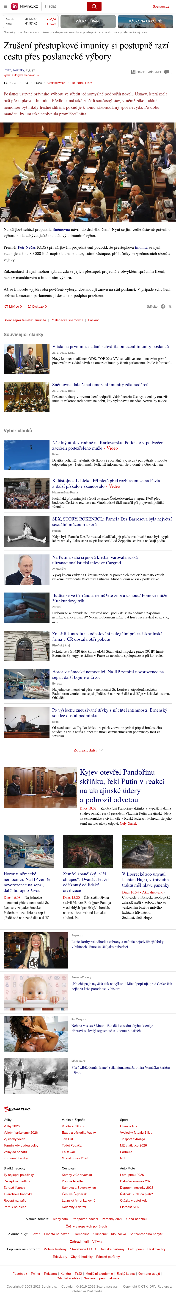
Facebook (20, 1273)
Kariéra (65, 1273)
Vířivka (97, 1241)
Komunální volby (16, 1158)
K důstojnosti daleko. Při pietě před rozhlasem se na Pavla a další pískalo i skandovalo (106, 483)
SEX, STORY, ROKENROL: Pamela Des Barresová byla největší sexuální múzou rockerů (112, 521)
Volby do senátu (15, 1152)
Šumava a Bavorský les (79, 1187)
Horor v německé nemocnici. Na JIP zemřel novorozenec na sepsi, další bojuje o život (108, 674)
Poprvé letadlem (73, 1181)
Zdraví (56, 607)
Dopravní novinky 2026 (137, 1187)
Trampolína (81, 1234)
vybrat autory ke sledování (20, 75)
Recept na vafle (15, 1200)
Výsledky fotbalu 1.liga (136, 1132)
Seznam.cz (161, 6)
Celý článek (128, 823)
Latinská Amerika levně (78, 1200)
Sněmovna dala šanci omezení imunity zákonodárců (100, 384)
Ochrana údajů (149, 1273)
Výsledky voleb (14, 1139)
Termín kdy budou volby (21, 1145)
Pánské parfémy (108, 1256)
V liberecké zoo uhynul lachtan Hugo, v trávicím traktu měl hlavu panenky (145, 879)
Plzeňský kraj (61, 645)
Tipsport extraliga (132, 1139)
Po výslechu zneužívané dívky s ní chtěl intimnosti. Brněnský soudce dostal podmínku (109, 712)
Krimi (55, 454)
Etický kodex (126, 1273)
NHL (123, 1158)
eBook (141, 72)
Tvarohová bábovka (18, 1194)
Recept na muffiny (17, 1181)
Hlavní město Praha (65, 492)
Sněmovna (61, 229)
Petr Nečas (27, 247)
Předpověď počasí (85, 1219)
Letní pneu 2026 (132, 1175)
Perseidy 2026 (112, 1219)
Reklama (50, 1273)
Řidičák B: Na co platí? (136, 1194)
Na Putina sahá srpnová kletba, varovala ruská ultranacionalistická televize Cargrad (95, 560)
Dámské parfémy (112, 1249)
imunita (141, 247)
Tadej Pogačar (72, 1145)
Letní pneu (136, 1249)
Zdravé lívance (14, 1187)
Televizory (60, 1256)
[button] (88, 172)
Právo (7, 70)
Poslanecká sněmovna (67, 320)
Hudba (56, 530)
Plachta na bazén (56, 1234)
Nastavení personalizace (101, 1278)
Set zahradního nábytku (147, 1234)
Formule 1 (127, 1152)
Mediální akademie (99, 1273)
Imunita (40, 320)
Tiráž (78, 1273)
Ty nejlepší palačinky (19, 1175)
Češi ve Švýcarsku (75, 1194)
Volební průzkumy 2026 (21, 1132)
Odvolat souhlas (68, 1278)
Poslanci (94, 320)
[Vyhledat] (94, 6)
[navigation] (5, 6)
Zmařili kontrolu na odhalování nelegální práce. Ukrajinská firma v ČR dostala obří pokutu (107, 636)
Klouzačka (118, 1234)
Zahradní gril (79, 1241)
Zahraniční (59, 569)
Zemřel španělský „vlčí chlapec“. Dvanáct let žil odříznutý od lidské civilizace (86, 882)
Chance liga (128, 1126)
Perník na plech (15, 1207)
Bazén (36, 1234)
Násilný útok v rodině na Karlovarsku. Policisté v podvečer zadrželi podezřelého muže (107, 445)
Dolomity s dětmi (74, 1207)
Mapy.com (60, 1219)
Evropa (57, 683)
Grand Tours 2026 (75, 1158)
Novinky (18, 70)
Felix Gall (68, 1152)
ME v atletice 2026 (133, 1145)
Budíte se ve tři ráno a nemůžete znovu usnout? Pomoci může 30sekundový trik (109, 598)
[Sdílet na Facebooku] (163, 306)
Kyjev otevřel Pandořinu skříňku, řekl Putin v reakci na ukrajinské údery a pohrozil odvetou (122, 785)
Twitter (35, 1273)
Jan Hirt (67, 1139)
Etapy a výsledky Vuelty (79, 1132)
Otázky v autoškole (134, 1200)
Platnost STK (129, 1207)
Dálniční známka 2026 (136, 1181)
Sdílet (157, 72)
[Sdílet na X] (170, 306)
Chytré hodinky (82, 1256)
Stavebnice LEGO (83, 1249)
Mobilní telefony (55, 1249)
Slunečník (100, 1234)
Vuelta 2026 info (73, 1126)
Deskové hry (156, 1249)
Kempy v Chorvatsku (77, 1175)
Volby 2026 (12, 1126)
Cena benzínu (136, 1219)
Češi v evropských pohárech (86, 1226)
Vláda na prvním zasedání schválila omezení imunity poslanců (110, 346)
